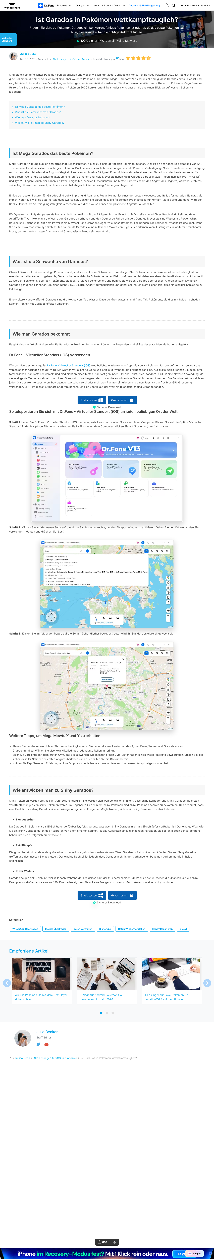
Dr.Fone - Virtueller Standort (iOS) (68, 365)
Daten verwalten (83, 928)
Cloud (183, 928)
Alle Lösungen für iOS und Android (71, 59)
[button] (207, 983)
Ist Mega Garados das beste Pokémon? (40, 106)
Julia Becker (29, 53)
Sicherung (105, 928)
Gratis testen (88, 400)
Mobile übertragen (56, 928)
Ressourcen (22, 1058)
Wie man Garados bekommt (32, 117)
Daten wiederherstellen (131, 928)
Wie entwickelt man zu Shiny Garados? (39, 122)
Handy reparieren (162, 928)
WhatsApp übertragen (25, 928)
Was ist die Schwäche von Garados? (38, 112)
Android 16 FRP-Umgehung (144, 5)
